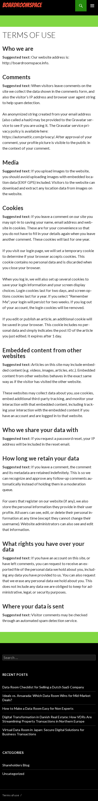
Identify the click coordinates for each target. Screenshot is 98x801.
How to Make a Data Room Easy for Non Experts (38, 708)
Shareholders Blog (15, 765)
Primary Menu (92, 5)
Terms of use (10, 795)
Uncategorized (13, 774)
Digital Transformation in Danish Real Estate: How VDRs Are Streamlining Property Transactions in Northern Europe (47, 719)
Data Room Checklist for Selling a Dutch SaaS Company (43, 687)
